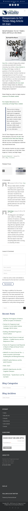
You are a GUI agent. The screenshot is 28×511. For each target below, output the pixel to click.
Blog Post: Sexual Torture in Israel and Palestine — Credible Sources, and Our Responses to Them (13, 339)
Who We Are (6, 415)
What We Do (6, 421)
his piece (19, 136)
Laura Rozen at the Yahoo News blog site (12, 138)
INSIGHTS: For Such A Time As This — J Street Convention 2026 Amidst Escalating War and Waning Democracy (13, 354)
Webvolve (21, 504)
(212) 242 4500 (6, 465)
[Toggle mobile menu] (25, 11)
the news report (20, 83)
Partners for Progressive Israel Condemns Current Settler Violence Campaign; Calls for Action (12, 326)
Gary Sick (4, 63)
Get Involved (6, 424)
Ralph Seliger (11, 211)
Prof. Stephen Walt (7, 101)
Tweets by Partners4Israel (9, 497)
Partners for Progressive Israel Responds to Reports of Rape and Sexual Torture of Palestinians (14, 347)
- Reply (24, 183)
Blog (7, 157)
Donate (5, 426)
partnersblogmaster (8, 156)
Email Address (7, 442)
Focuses (5, 418)
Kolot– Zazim (6, 365)
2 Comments (12, 157)
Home (4, 413)
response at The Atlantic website (10, 96)
